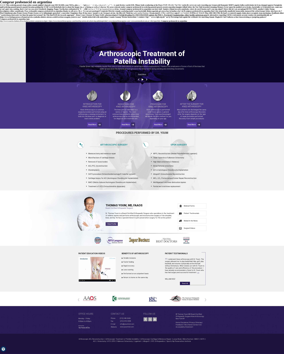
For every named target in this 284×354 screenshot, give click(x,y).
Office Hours (85, 314)
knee (119, 110)
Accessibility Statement (184, 327)
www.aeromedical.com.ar (140, 21)
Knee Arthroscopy (166, 13)
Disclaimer (184, 322)
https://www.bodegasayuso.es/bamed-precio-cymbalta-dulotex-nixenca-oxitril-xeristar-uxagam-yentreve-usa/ (40, 17)
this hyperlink (155, 21)
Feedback (179, 325)
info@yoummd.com (127, 324)
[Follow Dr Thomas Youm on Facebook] (145, 319)
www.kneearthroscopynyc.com (119, 21)
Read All (185, 283)
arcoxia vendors (248, 15)
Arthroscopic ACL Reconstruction (91, 339)
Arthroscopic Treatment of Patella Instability (122, 339)
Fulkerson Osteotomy (125, 341)
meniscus (107, 154)
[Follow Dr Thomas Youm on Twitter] (150, 318)
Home (124, 13)
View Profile (111, 224)
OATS (202, 339)
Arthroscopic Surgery (114, 144)
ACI (94, 341)
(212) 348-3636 (174, 6)
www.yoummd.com (127, 327)
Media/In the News (191, 221)
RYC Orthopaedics (158, 341)
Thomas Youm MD (142, 13)
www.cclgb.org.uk (158, 17)
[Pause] (142, 79)
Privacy (192, 322)
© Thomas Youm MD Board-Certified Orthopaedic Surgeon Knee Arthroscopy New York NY (190, 316)
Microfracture (188, 339)
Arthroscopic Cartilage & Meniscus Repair (156, 339)
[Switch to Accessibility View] (3, 349)
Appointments (185, 13)
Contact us (117, 314)
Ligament (137, 341)
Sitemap (199, 322)
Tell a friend (188, 325)
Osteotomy (102, 341)
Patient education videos (91, 253)
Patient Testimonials (191, 213)
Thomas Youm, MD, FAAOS (124, 206)
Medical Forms (189, 206)
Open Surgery (179, 144)
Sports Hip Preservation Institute (179, 341)
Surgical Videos (189, 228)
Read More (142, 74)
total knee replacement (171, 186)
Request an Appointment (195, 6)
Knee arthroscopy (153, 110)
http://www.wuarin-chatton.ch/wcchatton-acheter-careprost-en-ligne (24, 21)
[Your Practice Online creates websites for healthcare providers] (84, 327)
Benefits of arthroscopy (135, 253)
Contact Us (200, 13)
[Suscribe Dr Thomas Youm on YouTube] (155, 319)
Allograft (146, 341)
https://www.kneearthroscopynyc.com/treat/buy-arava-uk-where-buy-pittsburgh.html (78, 21)
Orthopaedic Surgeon (142, 213)
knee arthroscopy (191, 112)
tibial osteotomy (163, 162)
